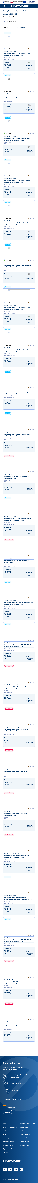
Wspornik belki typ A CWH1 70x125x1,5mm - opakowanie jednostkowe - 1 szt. (17, 435)
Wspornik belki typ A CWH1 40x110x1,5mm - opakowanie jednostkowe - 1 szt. (17, 519)
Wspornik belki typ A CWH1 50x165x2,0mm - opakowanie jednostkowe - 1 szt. (17, 181)
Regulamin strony (25, 1127)
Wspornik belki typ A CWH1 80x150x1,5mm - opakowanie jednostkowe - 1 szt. (17, 54)
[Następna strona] (31, 1045)
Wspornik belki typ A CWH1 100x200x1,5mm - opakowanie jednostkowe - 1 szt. (17, 393)
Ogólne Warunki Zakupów (27, 1123)
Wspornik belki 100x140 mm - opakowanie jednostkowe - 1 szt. (16, 561)
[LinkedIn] (16, 1169)
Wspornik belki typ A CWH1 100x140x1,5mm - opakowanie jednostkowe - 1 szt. (17, 266)
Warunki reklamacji (8, 1141)
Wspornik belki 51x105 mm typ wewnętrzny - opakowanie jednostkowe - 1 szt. (17, 982)
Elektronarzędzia (25, 1130)
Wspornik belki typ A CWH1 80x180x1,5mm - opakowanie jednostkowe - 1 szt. (17, 139)
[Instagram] (21, 1169)
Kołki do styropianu (25, 1141)
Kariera (5, 1134)
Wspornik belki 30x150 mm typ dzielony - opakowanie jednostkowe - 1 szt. (16, 856)
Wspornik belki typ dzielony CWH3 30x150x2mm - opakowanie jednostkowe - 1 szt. (19, 645)
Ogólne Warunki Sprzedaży (7, 1150)
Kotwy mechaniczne (26, 1138)
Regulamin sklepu (8, 1145)
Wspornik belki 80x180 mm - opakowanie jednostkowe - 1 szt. (16, 814)
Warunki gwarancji (8, 1138)
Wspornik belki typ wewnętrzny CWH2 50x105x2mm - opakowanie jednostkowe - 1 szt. (18, 898)
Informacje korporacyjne (10, 1127)
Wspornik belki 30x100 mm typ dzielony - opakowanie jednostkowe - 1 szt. (16, 730)
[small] (19, 41)
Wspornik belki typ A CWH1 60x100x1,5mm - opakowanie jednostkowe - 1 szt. (17, 308)
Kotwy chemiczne (25, 1134)
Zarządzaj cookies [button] (25, 1145)
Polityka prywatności (9, 1130)
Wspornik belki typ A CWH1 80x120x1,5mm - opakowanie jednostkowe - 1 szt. (17, 97)
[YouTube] (5, 1169)
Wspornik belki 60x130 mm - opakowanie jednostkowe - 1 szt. (16, 772)
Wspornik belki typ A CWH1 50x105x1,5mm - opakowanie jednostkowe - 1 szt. (17, 350)
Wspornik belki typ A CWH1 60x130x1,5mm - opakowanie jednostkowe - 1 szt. (17, 223)
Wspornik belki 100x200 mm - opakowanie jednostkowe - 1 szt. (16, 477)
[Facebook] (10, 1169)
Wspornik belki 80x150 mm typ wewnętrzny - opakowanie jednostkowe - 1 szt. (17, 1025)
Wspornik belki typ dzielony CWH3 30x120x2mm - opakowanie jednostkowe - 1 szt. (19, 603)
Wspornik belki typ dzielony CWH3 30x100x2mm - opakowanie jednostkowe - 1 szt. (19, 940)
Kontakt (5, 1123)
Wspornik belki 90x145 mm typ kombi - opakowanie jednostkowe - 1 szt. (15, 687)
